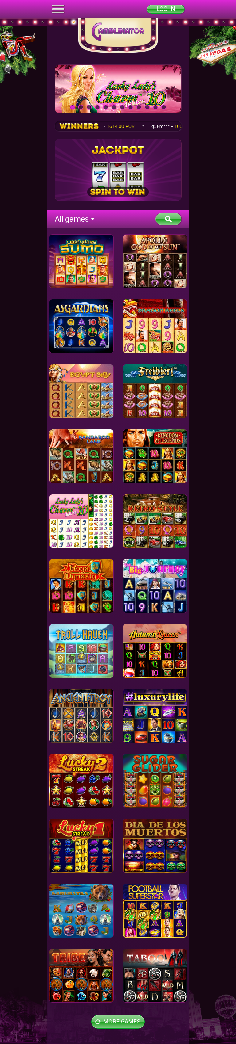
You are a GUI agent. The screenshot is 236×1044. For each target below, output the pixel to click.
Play (118, 88)
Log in (165, 9)
